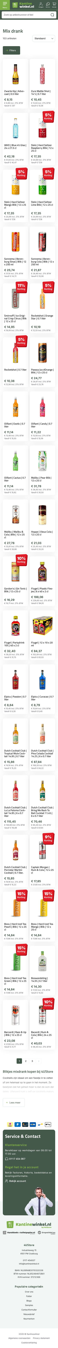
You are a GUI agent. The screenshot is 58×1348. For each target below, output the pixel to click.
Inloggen (41, 7)
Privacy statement (41, 1338)
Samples (29, 1305)
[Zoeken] (52, 14)
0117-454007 (29, 1260)
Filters (12, 50)
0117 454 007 (17, 1159)
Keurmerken (29, 1318)
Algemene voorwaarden (19, 1338)
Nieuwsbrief (29, 1314)
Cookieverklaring (29, 1342)
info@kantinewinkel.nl (29, 1263)
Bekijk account (17, 1181)
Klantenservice (16, 1144)
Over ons (29, 1291)
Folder (29, 1296)
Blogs (29, 1300)
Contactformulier (29, 1309)
